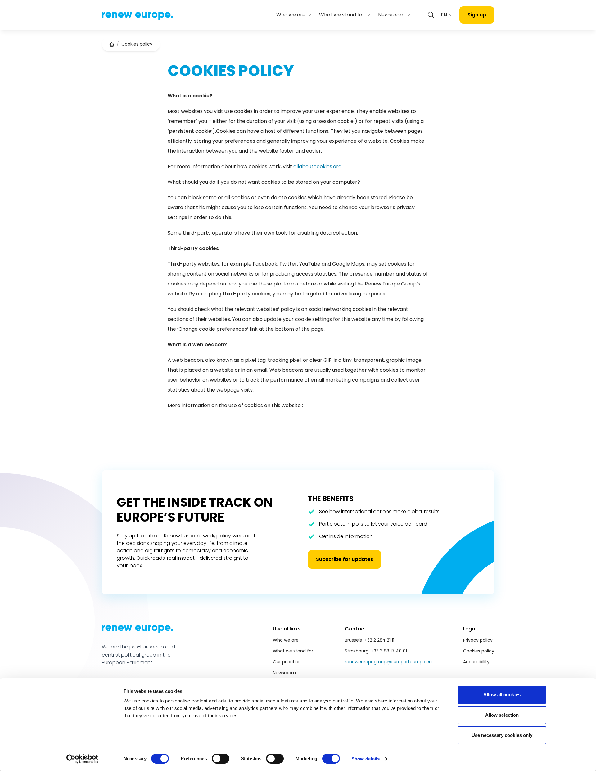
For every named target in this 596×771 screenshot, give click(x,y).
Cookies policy (478, 651)
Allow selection (502, 715)
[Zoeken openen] (431, 15)
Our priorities (286, 662)
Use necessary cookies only (502, 735)
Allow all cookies (502, 694)
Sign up (476, 14)
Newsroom (391, 14)
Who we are (290, 14)
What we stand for (341, 14)
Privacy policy (478, 640)
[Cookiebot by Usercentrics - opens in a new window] (82, 759)
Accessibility (476, 662)
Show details (365, 758)
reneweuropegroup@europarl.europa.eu (388, 662)
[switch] (220, 759)
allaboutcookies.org (317, 166)
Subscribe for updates (344, 559)
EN (444, 14)
